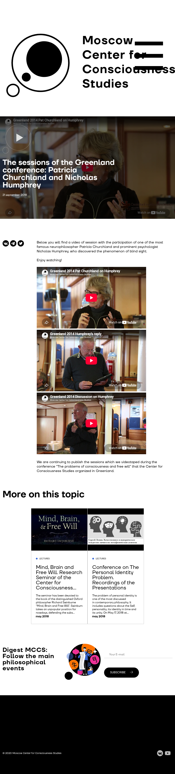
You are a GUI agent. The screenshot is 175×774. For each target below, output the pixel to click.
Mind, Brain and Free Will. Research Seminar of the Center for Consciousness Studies (59, 580)
